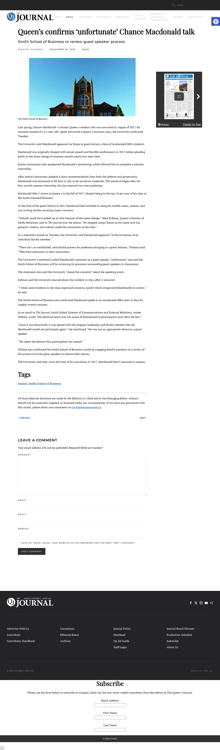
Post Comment (31, 551)
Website (23, 528)
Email (23, 514)
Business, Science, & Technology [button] (159, 17)
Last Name (110, 725)
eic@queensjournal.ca (86, 407)
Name (22, 500)
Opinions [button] (123, 17)
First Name (110, 713)
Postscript (196, 17)
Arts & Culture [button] (140, 17)
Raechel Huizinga (30, 49)
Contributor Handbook (21, 641)
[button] (215, 21)
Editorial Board (69, 635)
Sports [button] (178, 17)
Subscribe (173, 641)
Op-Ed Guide (121, 641)
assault (22, 383)
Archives (65, 641)
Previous (25, 417)
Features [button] (85, 17)
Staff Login (120, 647)
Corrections (67, 628)
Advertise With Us (18, 628)
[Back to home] (30, 17)
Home (57, 17)
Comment (24, 455)
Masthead (119, 635)
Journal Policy (122, 628)
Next (142, 417)
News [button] (69, 17)
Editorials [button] (104, 17)
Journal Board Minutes (180, 628)
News (86, 49)
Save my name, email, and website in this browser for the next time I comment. (78, 543)
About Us (172, 647)
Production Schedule (179, 635)
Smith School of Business (44, 383)
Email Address (110, 700)
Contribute (13, 635)
